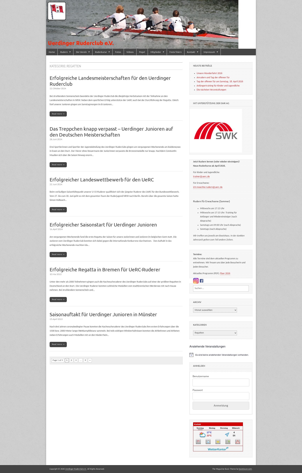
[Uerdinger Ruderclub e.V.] (151, 24)
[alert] (220, 355)
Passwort (198, 390)
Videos (130, 51)
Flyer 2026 (225, 273)
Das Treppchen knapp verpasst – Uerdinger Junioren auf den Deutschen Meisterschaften (111, 132)
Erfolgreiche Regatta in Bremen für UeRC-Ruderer (105, 269)
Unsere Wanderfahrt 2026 (209, 73)
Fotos (118, 51)
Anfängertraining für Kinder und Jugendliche (218, 86)
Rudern (64, 51)
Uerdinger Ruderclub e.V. (75, 469)
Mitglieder (155, 51)
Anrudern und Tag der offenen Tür (213, 77)
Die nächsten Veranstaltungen (211, 90)
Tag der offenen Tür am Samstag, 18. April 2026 (220, 81)
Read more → (58, 114)
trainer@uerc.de (201, 176)
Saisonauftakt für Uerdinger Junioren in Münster (103, 314)
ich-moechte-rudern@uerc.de (207, 187)
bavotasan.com (245, 469)
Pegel (142, 51)
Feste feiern (176, 51)
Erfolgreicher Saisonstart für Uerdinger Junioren (103, 225)
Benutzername (201, 376)
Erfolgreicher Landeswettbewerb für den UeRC (102, 179)
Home (52, 51)
